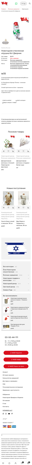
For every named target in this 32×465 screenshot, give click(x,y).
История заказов (8, 375)
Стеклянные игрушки (16, 66)
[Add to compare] (20, 100)
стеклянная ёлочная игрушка (18, 65)
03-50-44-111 (11, 337)
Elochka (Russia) (5, 48)
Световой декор (9, 287)
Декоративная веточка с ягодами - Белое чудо (23, 163)
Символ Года (7, 290)
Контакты (6, 406)
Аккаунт (5, 372)
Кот (23, 63)
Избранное (6, 394)
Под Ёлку (4, 218)
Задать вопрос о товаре (9, 102)
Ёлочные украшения (13, 9)
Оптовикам (6, 400)
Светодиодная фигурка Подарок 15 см (18, 325)
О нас (4, 403)
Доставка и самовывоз (10, 381)
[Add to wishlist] (6, 100)
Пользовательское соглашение (13, 387)
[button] (28, 18)
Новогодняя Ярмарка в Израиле (13, 397)
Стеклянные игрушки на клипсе (19, 68)
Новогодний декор (7, 156)
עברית (23, 4)
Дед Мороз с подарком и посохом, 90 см (21, 223)
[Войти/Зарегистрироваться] (15, 463)
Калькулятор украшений (10, 378)
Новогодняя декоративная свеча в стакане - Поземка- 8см (19, 300)
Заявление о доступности (11, 390)
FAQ (4, 384)
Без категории (8, 266)
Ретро (27, 63)
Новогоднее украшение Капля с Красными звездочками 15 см (20, 309)
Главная (3, 9)
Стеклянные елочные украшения (19, 61)
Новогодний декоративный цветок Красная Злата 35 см (19, 317)
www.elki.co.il (22, 458)
